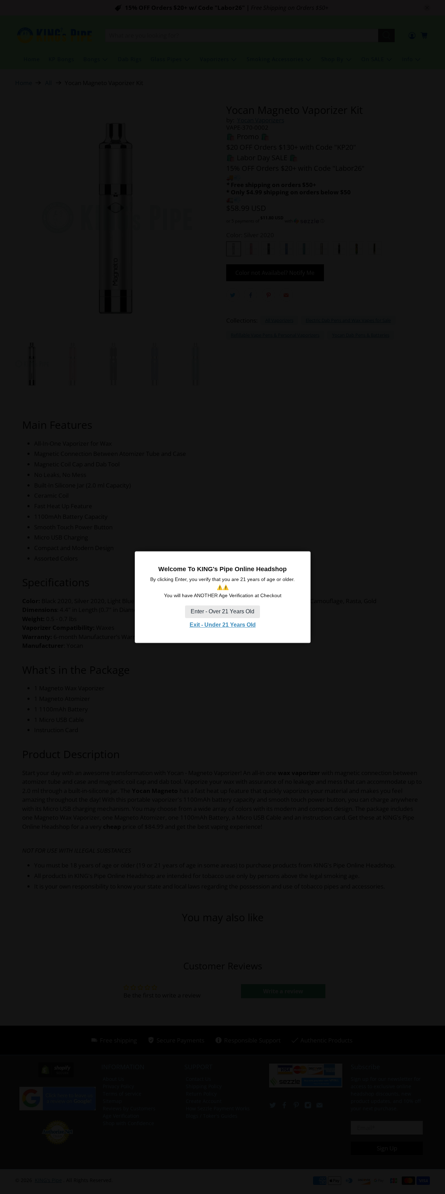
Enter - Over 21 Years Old (222, 612)
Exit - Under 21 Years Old (223, 625)
